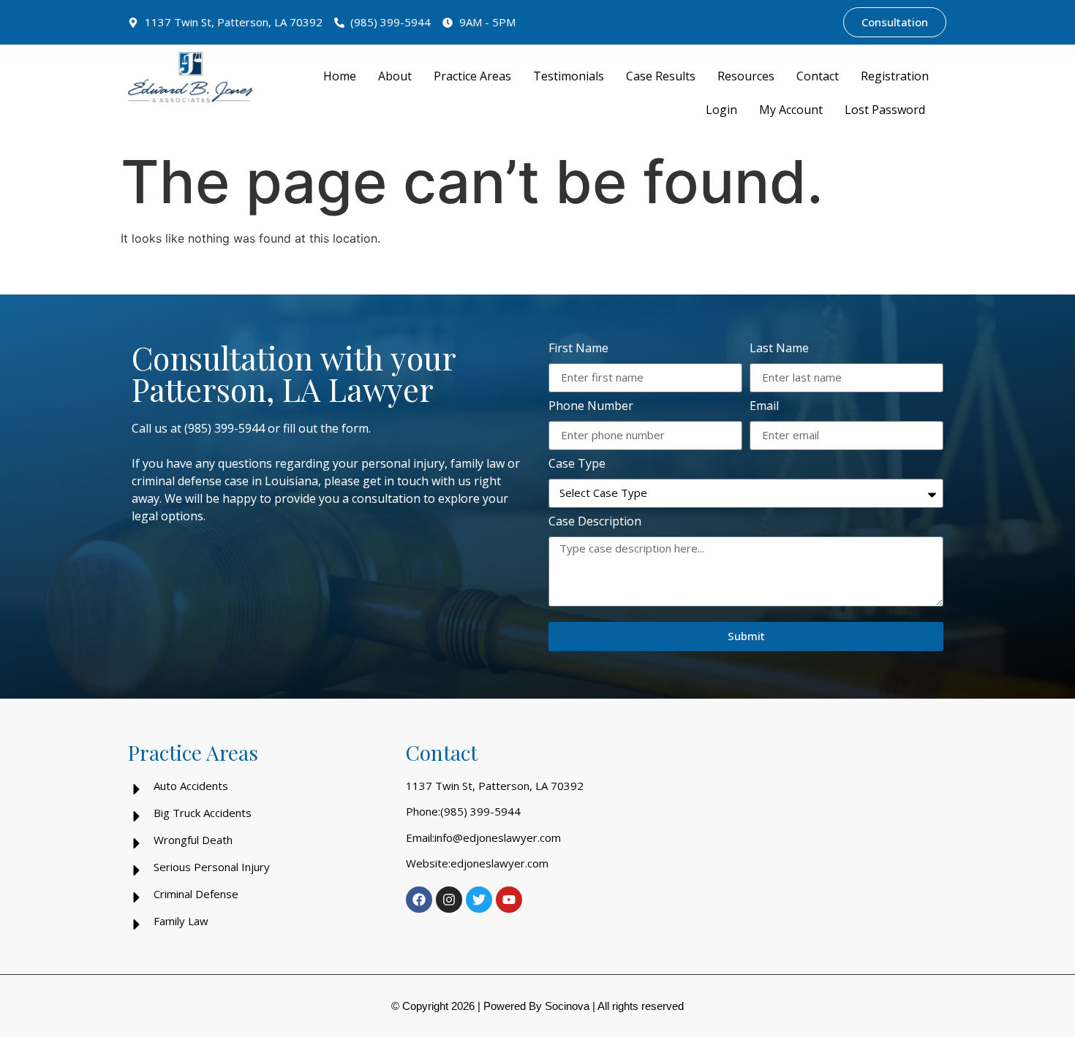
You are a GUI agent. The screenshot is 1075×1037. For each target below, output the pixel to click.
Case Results (660, 76)
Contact (817, 76)
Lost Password (885, 110)
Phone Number (590, 407)
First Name (578, 349)
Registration (895, 76)
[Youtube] (509, 899)
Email (764, 407)
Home (339, 76)
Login (721, 110)
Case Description (594, 522)
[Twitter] (479, 899)
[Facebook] (419, 899)
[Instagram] (449, 899)
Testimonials (568, 76)
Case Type (577, 464)
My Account (791, 110)
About (395, 76)
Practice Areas (472, 76)
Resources (745, 76)
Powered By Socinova (536, 1006)
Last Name (779, 349)
